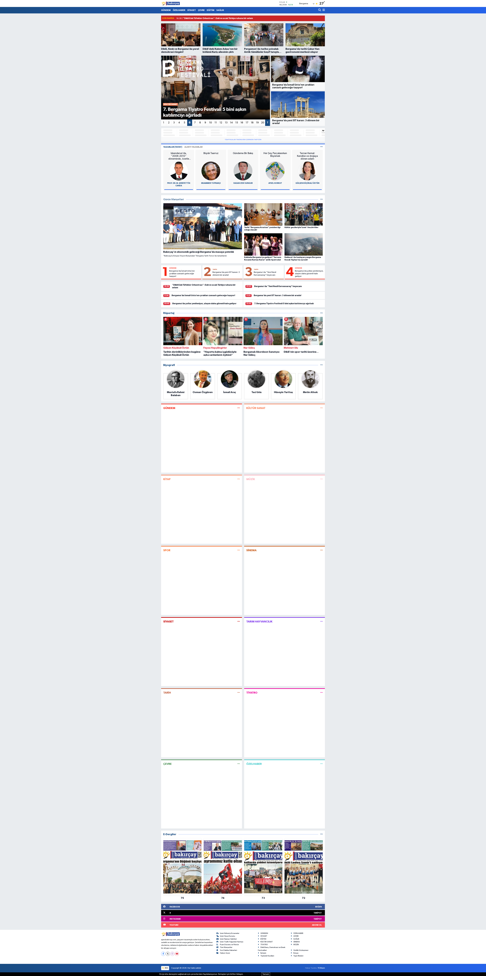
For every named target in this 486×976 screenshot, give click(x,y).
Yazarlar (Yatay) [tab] (172, 147)
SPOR (166, 550)
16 (241, 122)
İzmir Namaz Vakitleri (228, 939)
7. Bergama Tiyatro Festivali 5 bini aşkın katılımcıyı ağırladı (284, 303)
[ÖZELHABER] (321, 764)
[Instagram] (172, 954)
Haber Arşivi (225, 953)
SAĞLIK (220, 10)
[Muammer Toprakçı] (210, 171)
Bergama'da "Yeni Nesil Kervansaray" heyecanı (265, 273)
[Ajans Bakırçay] (170, 3)
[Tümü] (321, 313)
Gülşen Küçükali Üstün (307, 183)
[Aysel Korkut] (275, 171)
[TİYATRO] (321, 693)
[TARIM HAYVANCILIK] (321, 621)
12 (221, 122)
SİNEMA (251, 550)
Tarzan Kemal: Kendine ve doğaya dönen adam (307, 156)
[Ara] (319, 10)
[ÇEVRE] (238, 764)
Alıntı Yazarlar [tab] (193, 147)
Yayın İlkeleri (298, 956)
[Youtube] (177, 954)
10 (210, 122)
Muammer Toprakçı (211, 183)
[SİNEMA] (321, 550)
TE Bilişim (321, 968)
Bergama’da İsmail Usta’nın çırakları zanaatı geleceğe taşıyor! (182, 274)
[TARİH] (238, 693)
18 (252, 122)
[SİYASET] (238, 621)
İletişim (263, 953)
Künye (295, 953)
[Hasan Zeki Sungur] (243, 171)
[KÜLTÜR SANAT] (321, 408)
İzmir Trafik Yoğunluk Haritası (231, 942)
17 (247, 122)
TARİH (214, 269)
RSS (166, 968)
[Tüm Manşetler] (321, 199)
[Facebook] (163, 954)
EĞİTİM (210, 10)
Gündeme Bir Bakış (243, 153)
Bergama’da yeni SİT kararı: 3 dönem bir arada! (226, 273)
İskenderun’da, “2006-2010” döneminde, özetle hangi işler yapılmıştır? (178, 156)
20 (262, 122)
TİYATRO (251, 692)
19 (257, 122)
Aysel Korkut (275, 183)
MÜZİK (250, 479)
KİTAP (167, 479)
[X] (168, 954)
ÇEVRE (201, 10)
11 (216, 122)
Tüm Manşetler (226, 947)
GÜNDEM (166, 10)
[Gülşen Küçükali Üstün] (307, 171)
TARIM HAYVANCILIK (259, 621)
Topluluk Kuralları (267, 956)
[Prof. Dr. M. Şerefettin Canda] (178, 171)
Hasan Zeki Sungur (243, 183)
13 (226, 122)
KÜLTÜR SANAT (255, 408)
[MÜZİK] (321, 479)
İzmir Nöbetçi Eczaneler (229, 933)
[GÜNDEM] (238, 408)
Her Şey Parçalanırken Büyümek (275, 154)
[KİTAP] (238, 479)
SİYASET (191, 10)
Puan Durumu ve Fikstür (229, 945)
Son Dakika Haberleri (228, 950)
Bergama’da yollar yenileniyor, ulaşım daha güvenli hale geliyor (309, 274)
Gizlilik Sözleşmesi (300, 950)
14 (231, 122)
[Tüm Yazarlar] (321, 147)
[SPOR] (238, 550)
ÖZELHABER (179, 10)
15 (236, 122)
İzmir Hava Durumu (227, 936)
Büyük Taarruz (210, 153)
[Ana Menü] (323, 10)
